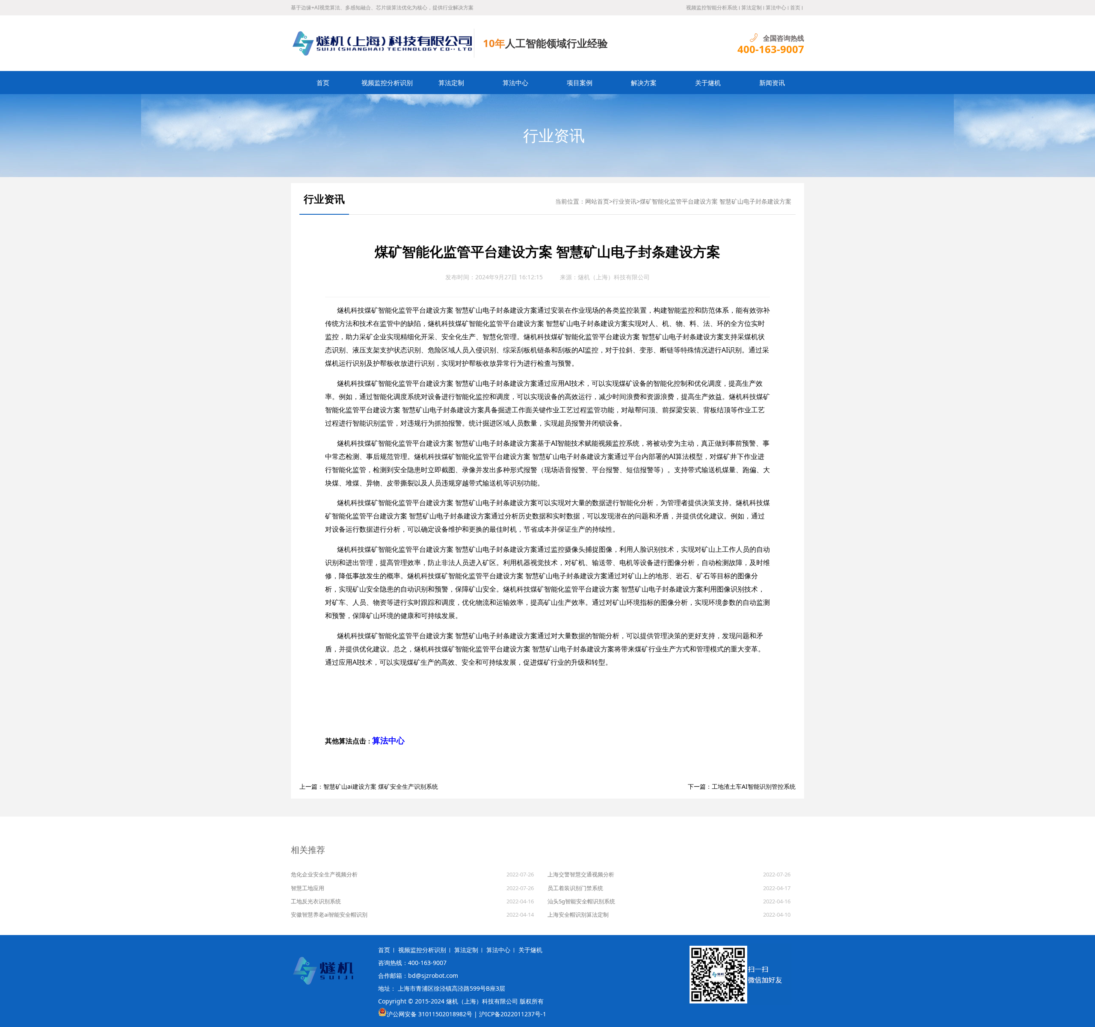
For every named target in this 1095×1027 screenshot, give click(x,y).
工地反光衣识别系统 (316, 901)
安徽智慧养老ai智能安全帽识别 (329, 914)
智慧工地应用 (307, 888)
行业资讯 (554, 135)
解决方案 (644, 82)
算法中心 (776, 7)
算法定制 (751, 7)
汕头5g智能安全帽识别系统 (581, 901)
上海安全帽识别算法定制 (578, 914)
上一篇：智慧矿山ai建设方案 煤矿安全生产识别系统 (368, 786)
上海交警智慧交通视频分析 (581, 874)
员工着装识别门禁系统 (575, 888)
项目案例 (579, 82)
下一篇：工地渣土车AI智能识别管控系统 (742, 786)
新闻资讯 (772, 82)
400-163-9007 (770, 49)
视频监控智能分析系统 (711, 7)
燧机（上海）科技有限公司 (614, 277)
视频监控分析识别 (387, 82)
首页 (795, 7)
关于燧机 (708, 82)
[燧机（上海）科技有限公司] (382, 43)
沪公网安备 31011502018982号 (429, 1014)
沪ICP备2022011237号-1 (512, 1014)
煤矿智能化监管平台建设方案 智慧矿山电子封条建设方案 (715, 201)
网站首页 (597, 201)
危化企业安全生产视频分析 (324, 874)
